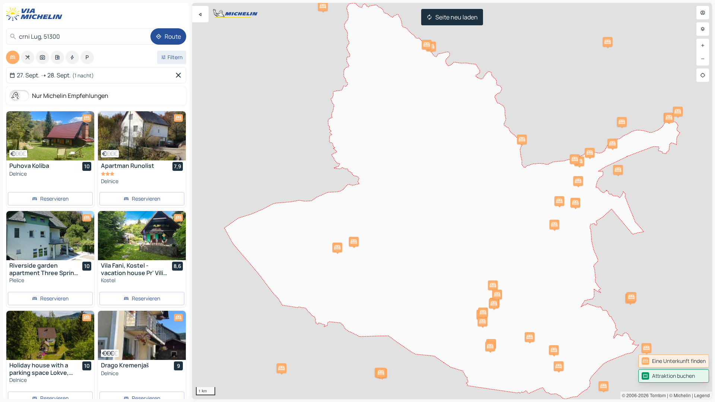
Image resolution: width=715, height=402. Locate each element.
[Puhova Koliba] (50, 135)
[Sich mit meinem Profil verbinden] (702, 12)
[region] (452, 201)
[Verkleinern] (702, 59)
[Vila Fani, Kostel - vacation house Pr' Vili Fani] (142, 235)
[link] (673, 361)
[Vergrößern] (702, 45)
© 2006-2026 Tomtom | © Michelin (656, 395)
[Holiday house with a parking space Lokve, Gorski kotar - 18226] (50, 335)
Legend (702, 395)
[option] (12, 57)
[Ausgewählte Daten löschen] (180, 75)
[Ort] (702, 75)
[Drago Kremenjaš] (142, 335)
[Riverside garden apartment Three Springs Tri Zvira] (50, 235)
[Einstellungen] (702, 29)
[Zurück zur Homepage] (36, 14)
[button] (558, 366)
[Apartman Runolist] (142, 135)
